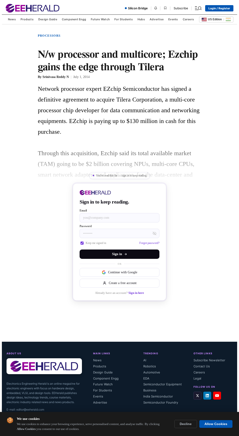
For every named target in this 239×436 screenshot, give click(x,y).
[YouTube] (217, 396)
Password (86, 226)
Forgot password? (149, 243)
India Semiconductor (158, 396)
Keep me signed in (96, 243)
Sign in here (136, 293)
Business (149, 390)
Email (83, 210)
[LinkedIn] (207, 396)
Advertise (157, 19)
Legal (197, 378)
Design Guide (47, 19)
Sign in (117, 254)
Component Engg (74, 19)
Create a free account (123, 283)
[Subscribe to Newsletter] (155, 8)
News (12, 19)
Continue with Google (122, 272)
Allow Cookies (215, 424)
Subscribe (181, 8)
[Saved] (165, 8)
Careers (188, 19)
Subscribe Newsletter (209, 360)
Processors (49, 35)
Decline (186, 424)
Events (173, 19)
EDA (146, 378)
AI (144, 360)
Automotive (151, 372)
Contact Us (201, 366)
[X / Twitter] (197, 396)
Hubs (141, 19)
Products (27, 19)
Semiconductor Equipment (162, 384)
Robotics (149, 366)
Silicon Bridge (138, 8)
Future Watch (100, 19)
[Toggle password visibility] (154, 233)
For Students (123, 19)
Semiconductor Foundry (160, 402)
